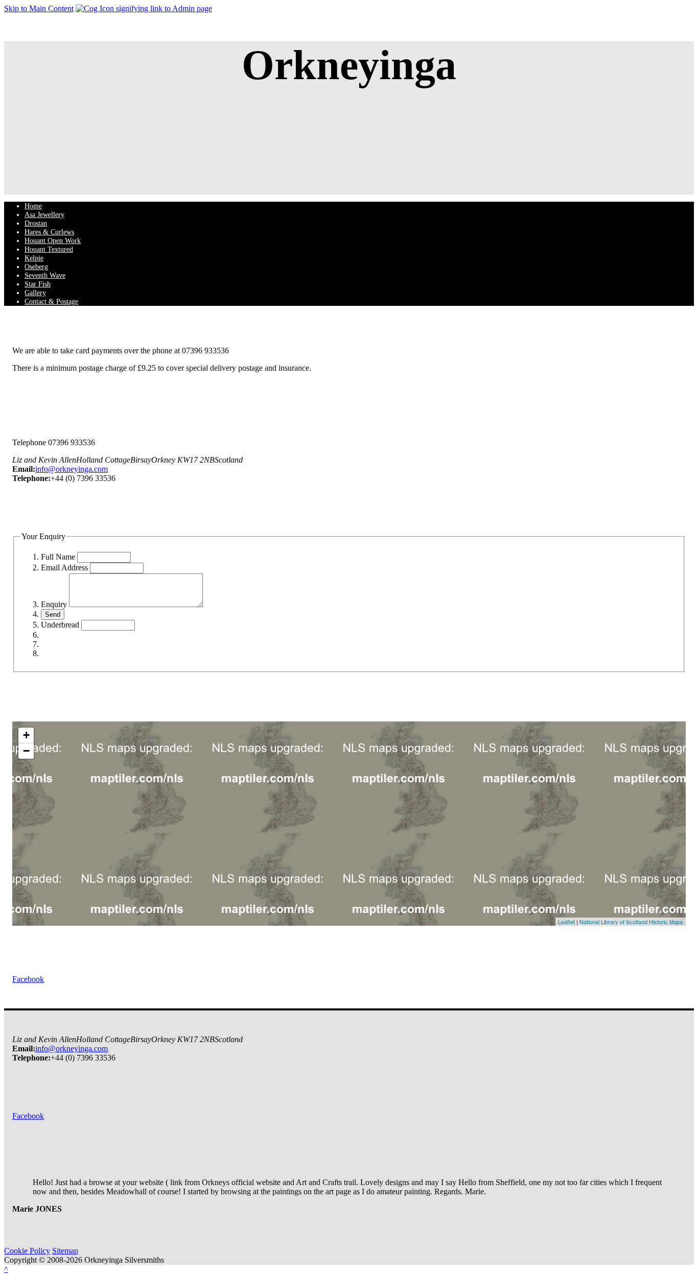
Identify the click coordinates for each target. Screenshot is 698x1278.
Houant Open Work (53, 240)
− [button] (26, 750)
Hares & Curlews (49, 232)
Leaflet (566, 922)
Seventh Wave (45, 275)
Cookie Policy (27, 1250)
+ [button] (26, 735)
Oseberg (36, 266)
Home (33, 206)
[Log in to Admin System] (144, 8)
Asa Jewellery (44, 214)
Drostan (36, 223)
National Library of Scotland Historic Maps (631, 922)
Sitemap (65, 1250)
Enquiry (54, 604)
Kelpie (34, 258)
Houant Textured (49, 249)
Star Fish (38, 284)
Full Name (58, 556)
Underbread (60, 624)
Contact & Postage (51, 301)
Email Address (64, 567)
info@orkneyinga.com (71, 469)
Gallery (35, 292)
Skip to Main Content (39, 8)
